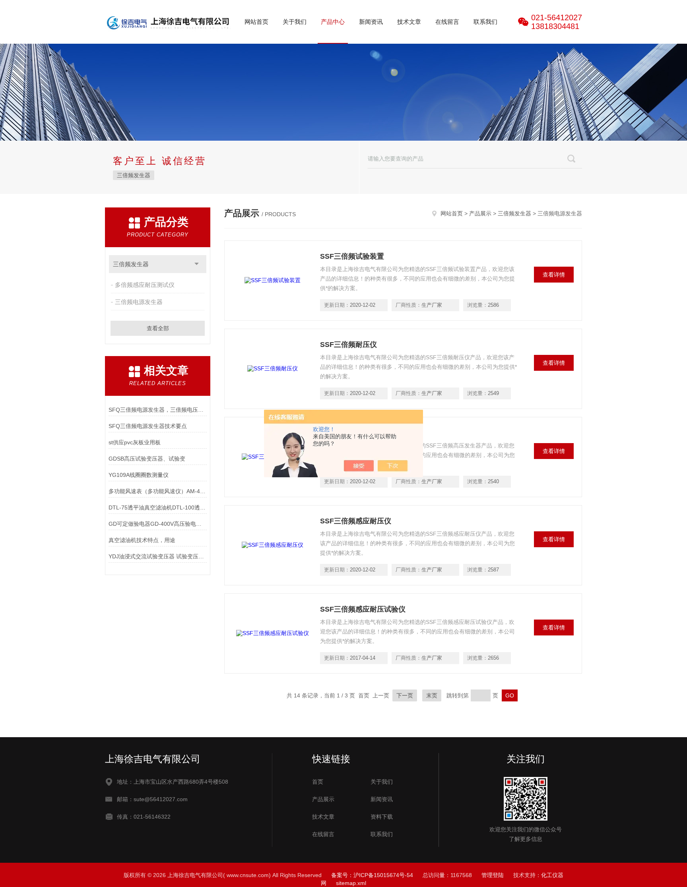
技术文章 (409, 21)
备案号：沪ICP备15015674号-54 (372, 875)
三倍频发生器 (133, 175)
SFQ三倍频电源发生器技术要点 (148, 426)
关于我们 (295, 21)
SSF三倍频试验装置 (352, 256)
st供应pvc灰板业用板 (135, 442)
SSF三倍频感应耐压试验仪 (363, 609)
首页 (317, 782)
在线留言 (447, 21)
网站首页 (256, 21)
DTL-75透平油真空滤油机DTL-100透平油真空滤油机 (158, 507)
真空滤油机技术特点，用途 (142, 540)
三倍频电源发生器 (139, 301)
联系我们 (485, 21)
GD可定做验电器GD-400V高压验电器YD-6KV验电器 (158, 524)
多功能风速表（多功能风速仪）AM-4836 (158, 491)
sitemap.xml (351, 883)
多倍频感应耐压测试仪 (145, 284)
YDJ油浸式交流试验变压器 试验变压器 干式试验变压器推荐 (158, 556)
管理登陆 (492, 875)
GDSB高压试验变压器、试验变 (147, 458)
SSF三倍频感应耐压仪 (355, 521)
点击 (196, 264)
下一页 (404, 695)
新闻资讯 (371, 21)
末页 (431, 695)
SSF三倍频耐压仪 (348, 345)
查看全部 (158, 328)
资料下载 (382, 816)
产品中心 (333, 21)
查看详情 (554, 274)
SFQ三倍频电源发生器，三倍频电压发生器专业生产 (158, 410)
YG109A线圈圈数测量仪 (139, 475)
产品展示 (480, 213)
